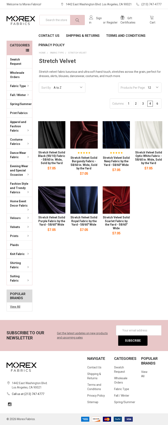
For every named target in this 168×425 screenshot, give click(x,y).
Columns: (118, 103)
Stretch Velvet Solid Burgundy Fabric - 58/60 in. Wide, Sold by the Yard (83, 163)
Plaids (14, 245)
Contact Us (49, 36)
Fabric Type (18, 86)
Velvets (15, 227)
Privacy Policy (52, 45)
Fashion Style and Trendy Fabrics (19, 188)
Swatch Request (15, 61)
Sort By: (46, 87)
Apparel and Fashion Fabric (18, 126)
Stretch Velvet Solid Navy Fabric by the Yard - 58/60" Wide (116, 161)
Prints (14, 236)
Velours (15, 218)
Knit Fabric (17, 254)
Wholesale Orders (17, 75)
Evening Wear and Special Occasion (19, 170)
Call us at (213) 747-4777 (28, 394)
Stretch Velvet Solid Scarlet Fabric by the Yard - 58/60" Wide (116, 223)
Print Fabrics (19, 113)
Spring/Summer (21, 104)
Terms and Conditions (125, 36)
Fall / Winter (18, 95)
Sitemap (92, 402)
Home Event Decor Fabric (19, 203)
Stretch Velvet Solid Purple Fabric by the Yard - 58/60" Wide (51, 221)
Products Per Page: (133, 87)
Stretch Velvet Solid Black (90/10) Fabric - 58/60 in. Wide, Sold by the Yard (51, 158)
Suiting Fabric (15, 278)
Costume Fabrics (16, 141)
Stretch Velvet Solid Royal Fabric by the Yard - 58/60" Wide (83, 221)
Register (112, 22)
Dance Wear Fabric (18, 155)
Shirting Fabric (15, 265)
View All (15, 306)
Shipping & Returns (83, 36)
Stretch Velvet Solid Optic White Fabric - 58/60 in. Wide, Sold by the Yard (148, 158)
